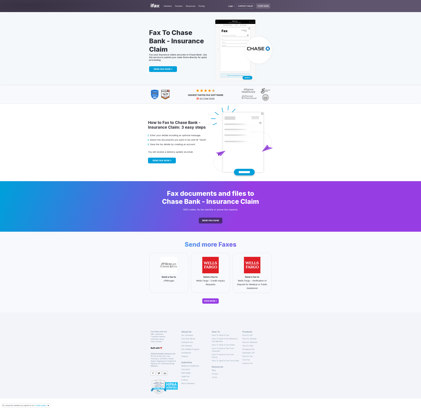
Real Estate (186, 373)
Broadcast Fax (248, 349)
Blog (214, 370)
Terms (214, 377)
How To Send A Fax (220, 335)
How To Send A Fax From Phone (223, 355)
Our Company (187, 335)
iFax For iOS (247, 335)
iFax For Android (249, 339)
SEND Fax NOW (162, 69)
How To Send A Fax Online (223, 345)
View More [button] (210, 301)
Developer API (248, 353)
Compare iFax (187, 342)
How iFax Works (188, 339)
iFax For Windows (249, 342)
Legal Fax (185, 376)
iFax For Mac (247, 346)
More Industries (187, 383)
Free (246, 360)
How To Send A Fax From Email (225, 361)
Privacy (215, 374)
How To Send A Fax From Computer (223, 349)
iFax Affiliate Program (190, 349)
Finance (184, 380)
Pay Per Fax (247, 356)
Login (230, 6)
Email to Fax (247, 363)
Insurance (185, 369)
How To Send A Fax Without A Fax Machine (225, 340)
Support (184, 356)
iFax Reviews (186, 346)
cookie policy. (40, 405)
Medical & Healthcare (190, 366)
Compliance (186, 353)
